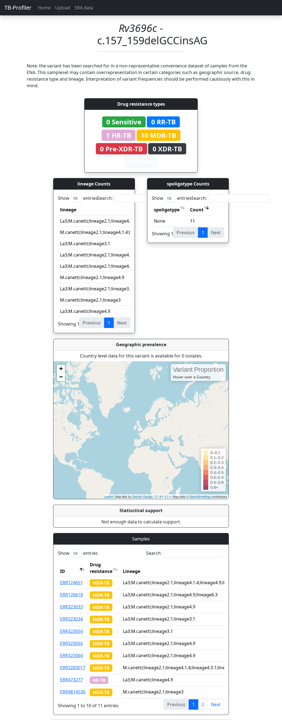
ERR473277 (71, 680)
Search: (105, 198)
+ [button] (61, 368)
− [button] (61, 376)
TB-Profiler (17, 7)
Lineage (131, 571)
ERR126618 (71, 595)
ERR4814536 (72, 692)
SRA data (84, 8)
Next (216, 704)
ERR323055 (71, 643)
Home (44, 8)
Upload (62, 8)
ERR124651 (71, 583)
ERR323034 (71, 619)
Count (197, 210)
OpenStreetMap (199, 496)
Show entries (78, 198)
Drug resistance (101, 568)
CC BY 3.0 (161, 496)
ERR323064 (71, 655)
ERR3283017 (72, 668)
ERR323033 (71, 607)
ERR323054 (71, 631)
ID (62, 571)
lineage (68, 210)
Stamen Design (142, 496)
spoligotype (167, 210)
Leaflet (108, 496)
